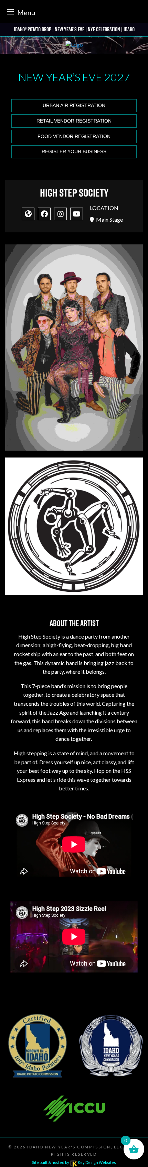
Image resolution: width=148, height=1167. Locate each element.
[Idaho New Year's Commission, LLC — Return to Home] (74, 45)
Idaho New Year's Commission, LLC (75, 1147)
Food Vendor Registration (74, 136)
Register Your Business (74, 151)
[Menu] (10, 11)
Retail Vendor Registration (74, 121)
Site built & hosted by (74, 1162)
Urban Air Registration (74, 105)
